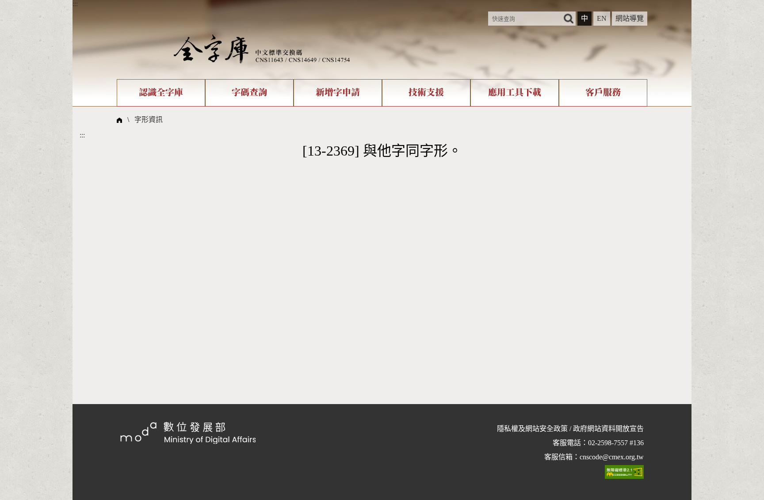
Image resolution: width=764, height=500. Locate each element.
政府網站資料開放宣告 (608, 428)
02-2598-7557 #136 (616, 443)
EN (602, 18)
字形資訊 (148, 119)
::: (75, 4)
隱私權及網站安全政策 (532, 428)
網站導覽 (629, 18)
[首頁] (261, 48)
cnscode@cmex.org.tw (612, 457)
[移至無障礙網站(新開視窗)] (624, 471)
